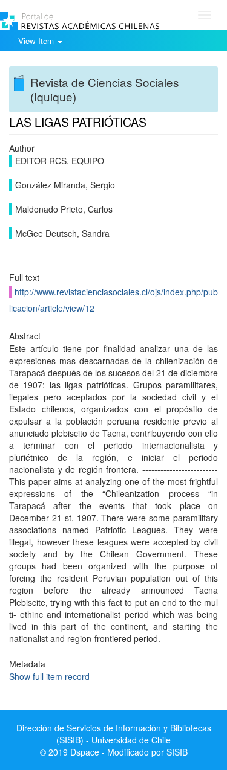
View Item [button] (37, 41)
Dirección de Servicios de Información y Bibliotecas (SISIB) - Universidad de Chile (113, 734)
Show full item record (49, 676)
